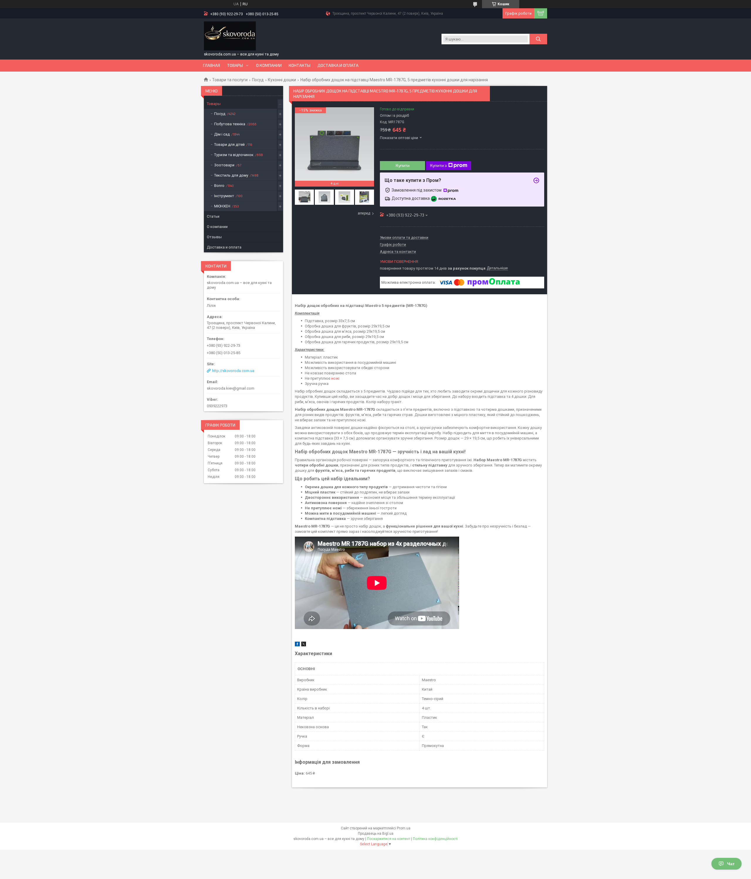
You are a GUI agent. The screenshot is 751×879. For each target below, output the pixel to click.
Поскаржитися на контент (388, 839)
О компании (269, 65)
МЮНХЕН (222, 206)
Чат (731, 863)
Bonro (219, 185)
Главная (211, 65)
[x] (303, 645)
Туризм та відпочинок (233, 155)
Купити (403, 165)
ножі (335, 378)
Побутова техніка (229, 124)
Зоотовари (224, 165)
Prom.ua (403, 828)
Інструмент (224, 196)
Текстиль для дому (231, 175)
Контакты (299, 65)
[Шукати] (538, 39)
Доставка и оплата (337, 65)
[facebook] (297, 645)
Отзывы (214, 237)
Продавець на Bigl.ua (375, 833)
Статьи (213, 216)
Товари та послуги (230, 79)
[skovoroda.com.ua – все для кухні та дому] (230, 36)
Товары (235, 65)
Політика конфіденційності (435, 839)
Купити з (438, 165)
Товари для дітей (229, 144)
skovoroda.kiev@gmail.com (230, 388)
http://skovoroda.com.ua (233, 370)
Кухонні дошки (282, 79)
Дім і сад (222, 134)
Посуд (258, 79)
